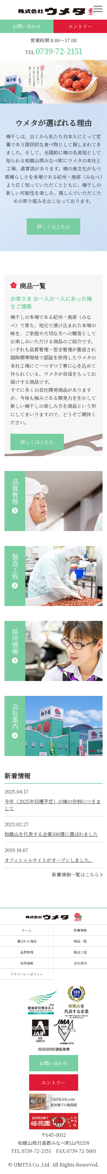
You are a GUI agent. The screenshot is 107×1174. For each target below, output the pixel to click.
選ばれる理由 (27, 941)
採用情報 (26, 963)
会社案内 (80, 963)
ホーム (27, 930)
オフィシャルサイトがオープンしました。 (49, 860)
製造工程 (80, 952)
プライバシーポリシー (26, 974)
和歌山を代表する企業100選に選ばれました (51, 834)
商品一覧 (80, 941)
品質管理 (26, 952)
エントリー (80, 26)
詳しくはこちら (53, 226)
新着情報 (80, 930)
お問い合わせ (26, 26)
